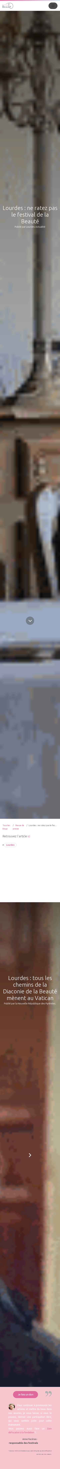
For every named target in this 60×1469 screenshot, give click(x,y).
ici (29, 836)
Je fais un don (25, 1394)
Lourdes (10, 845)
